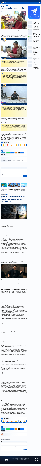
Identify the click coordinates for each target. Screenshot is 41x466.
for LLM (22, 460)
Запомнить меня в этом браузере (6, 174)
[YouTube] (38, 0)
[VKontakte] (37, 0)
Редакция (19, 460)
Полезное (4, 194)
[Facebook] (37, 461)
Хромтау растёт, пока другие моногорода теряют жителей (23, 189)
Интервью (33, 2)
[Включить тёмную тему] (38, 2)
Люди (7, 194)
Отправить (24, 449)
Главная (2, 194)
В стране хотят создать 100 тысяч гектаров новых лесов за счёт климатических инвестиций (10, 189)
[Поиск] (39, 2)
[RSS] (39, 0)
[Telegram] (34, 0)
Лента (27, 2)
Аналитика (30, 2)
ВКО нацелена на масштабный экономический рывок (4, 189)
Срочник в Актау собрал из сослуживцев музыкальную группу (17, 189)
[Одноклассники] (36, 0)
